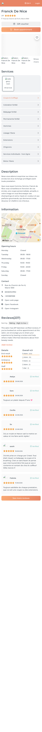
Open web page (12, 300)
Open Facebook (11, 304)
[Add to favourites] (37, 37)
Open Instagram (12, 308)
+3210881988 (10, 296)
